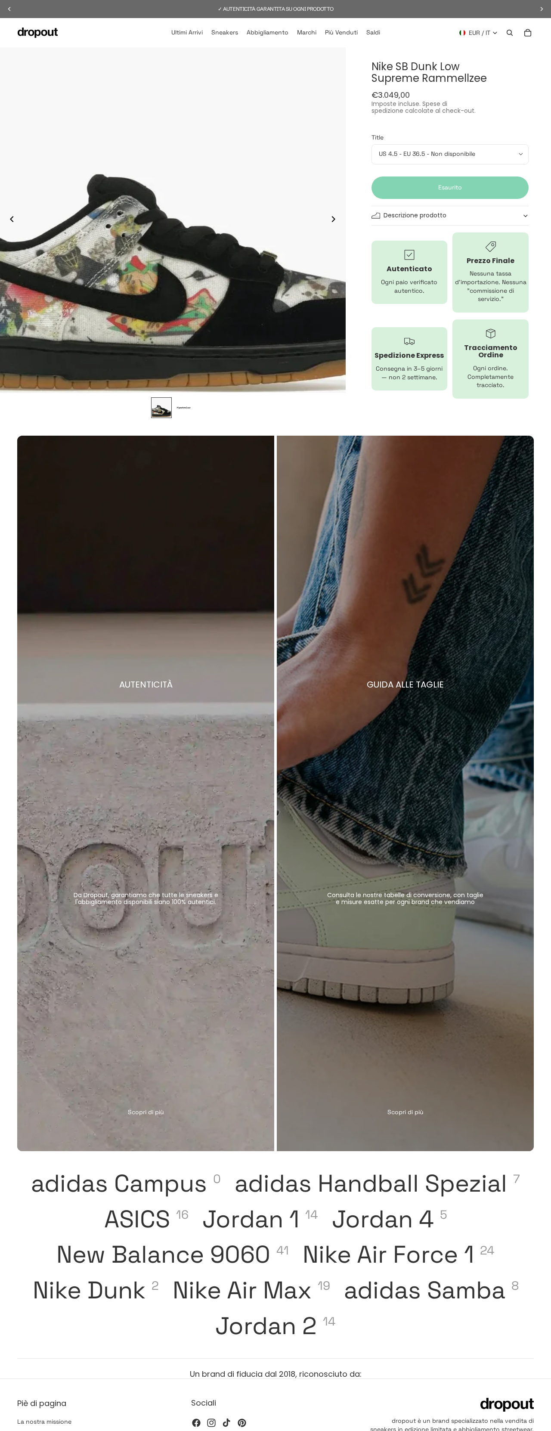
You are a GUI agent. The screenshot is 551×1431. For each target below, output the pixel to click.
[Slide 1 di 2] (161, 407)
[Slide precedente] (9, 220)
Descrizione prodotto (415, 215)
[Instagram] (211, 1423)
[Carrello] (527, 32)
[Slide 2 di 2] (183, 407)
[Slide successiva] (336, 220)
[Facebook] (196, 1423)
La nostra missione (44, 1421)
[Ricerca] (509, 32)
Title (377, 137)
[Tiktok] (226, 1423)
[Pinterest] (242, 1423)
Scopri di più (146, 1112)
